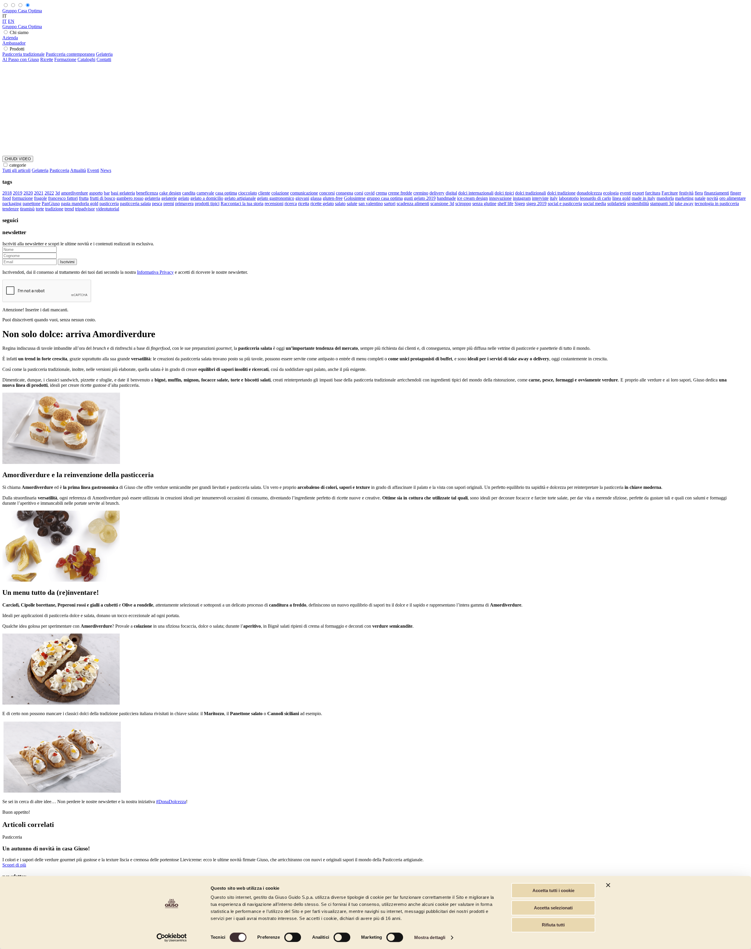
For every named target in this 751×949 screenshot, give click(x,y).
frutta (84, 198)
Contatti (104, 59)
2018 (7, 192)
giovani (302, 198)
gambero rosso (129, 198)
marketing (684, 198)
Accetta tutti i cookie (553, 890)
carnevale (205, 192)
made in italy (643, 198)
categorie (17, 165)
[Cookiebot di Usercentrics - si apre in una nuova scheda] (171, 937)
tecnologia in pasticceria (717, 203)
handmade (446, 198)
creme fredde (400, 192)
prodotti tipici (207, 203)
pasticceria (109, 203)
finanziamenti (716, 192)
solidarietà (616, 203)
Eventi (93, 170)
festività (686, 192)
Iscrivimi (67, 262)
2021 (38, 192)
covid (369, 192)
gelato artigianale (240, 198)
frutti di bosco (102, 198)
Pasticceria (59, 170)
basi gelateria (123, 192)
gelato (183, 198)
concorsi (327, 192)
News (105, 170)
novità (712, 198)
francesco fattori (63, 198)
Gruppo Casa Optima (22, 10)
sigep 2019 (536, 203)
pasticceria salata (135, 203)
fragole (40, 198)
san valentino (370, 203)
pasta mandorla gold (79, 203)
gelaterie (169, 198)
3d (57, 192)
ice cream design (472, 198)
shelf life (505, 203)
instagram (522, 198)
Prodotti (17, 48)
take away (684, 203)
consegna (344, 192)
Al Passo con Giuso (20, 59)
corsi (358, 192)
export (638, 192)
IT (4, 21)
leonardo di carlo (595, 198)
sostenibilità (638, 203)
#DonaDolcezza (171, 801)
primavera (184, 203)
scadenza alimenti (413, 203)
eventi (625, 192)
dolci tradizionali (530, 192)
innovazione (500, 198)
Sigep (520, 203)
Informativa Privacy (155, 272)
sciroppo (463, 203)
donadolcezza (589, 192)
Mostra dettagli (430, 937)
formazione (22, 198)
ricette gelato (322, 203)
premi (168, 203)
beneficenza (147, 192)
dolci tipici (504, 192)
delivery (436, 192)
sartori (389, 203)
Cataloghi (86, 59)
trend (69, 208)
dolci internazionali (475, 192)
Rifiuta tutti (553, 924)
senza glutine (484, 203)
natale (700, 198)
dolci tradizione (561, 192)
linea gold (621, 198)
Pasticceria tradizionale (23, 54)
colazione (280, 192)
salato (340, 203)
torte (40, 208)
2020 (28, 192)
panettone (31, 203)
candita (188, 192)
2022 (49, 192)
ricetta (303, 203)
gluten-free (333, 198)
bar (107, 192)
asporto (96, 192)
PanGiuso (51, 203)
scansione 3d (442, 203)
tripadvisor (85, 208)
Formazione (65, 59)
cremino (420, 192)
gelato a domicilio (206, 198)
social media (594, 203)
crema (381, 192)
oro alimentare (732, 198)
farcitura (652, 192)
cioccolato (247, 192)
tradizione (54, 208)
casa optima (226, 192)
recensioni (274, 203)
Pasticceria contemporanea (70, 54)
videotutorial (107, 208)
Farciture (670, 192)
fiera (699, 192)
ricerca (291, 203)
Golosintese (355, 198)
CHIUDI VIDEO (18, 159)
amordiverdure (74, 192)
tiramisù (27, 208)
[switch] (292, 937)
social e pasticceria (565, 203)
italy (554, 198)
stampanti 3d (662, 203)
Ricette (46, 59)
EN (11, 21)
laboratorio (569, 198)
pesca (157, 203)
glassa (316, 198)
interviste (540, 198)
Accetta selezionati (553, 907)
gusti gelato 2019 (420, 198)
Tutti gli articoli (16, 170)
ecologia (611, 192)
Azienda (10, 37)
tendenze (10, 208)
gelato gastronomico (275, 198)
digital (451, 192)
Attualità (78, 170)
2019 (17, 192)
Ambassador (14, 42)
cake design (170, 192)
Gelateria (104, 54)
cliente (264, 192)
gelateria (152, 198)
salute (352, 203)
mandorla (665, 198)
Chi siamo (19, 32)
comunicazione (304, 192)
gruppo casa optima (385, 198)
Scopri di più (14, 864)
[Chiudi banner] (608, 885)
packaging (11, 203)
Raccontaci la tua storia (242, 203)
